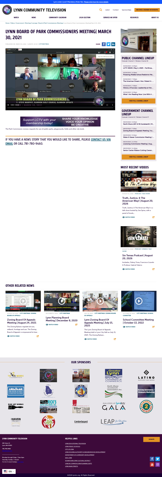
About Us (155, 17)
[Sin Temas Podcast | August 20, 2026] (138, 236)
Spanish (145, 249)
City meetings (44, 44)
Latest (107, 10)
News (34, 17)
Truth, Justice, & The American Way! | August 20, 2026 (137, 200)
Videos (13, 23)
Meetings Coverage (31, 23)
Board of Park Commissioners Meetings (50, 23)
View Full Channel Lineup (138, 101)
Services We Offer (110, 17)
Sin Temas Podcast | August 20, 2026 (137, 257)
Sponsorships (126, 10)
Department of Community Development (79, 455)
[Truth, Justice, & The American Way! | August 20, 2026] (138, 181)
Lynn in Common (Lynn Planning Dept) (78, 463)
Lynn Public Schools (72, 446)
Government (20, 23)
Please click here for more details (96, 2)
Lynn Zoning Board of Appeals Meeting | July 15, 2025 (98, 322)
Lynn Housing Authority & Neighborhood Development (85, 452)
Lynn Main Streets (71, 466)
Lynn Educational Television (75, 443)
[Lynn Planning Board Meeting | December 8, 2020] (61, 301)
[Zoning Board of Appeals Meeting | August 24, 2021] (23, 301)
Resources (134, 17)
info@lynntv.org (7, 451)
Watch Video (130, 217)
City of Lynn (69, 449)
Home (7, 23)
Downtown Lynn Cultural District (77, 460)
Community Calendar (57, 17)
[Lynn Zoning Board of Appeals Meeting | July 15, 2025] (100, 301)
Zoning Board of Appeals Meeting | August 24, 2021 (21, 321)
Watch (16, 17)
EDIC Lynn (68, 458)
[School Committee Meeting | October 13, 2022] (138, 301)
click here (20, 462)
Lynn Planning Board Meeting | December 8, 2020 (61, 319)
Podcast (138, 193)
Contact (116, 10)
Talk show (146, 193)
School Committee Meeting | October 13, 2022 (138, 321)
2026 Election (84, 17)
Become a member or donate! (147, 10)
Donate (151, 439)
